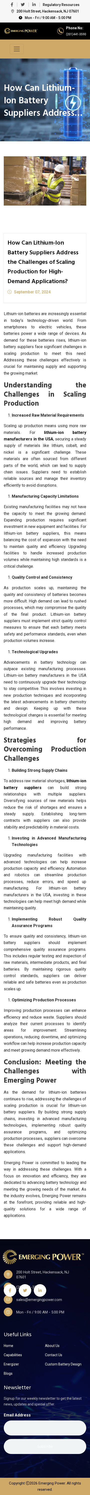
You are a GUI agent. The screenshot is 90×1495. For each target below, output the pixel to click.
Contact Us (53, 1355)
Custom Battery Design (63, 1364)
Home (8, 1345)
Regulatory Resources (61, 5)
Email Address (17, 1415)
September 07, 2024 (32, 292)
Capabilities (13, 1355)
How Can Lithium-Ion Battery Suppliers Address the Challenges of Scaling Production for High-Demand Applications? (43, 262)
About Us (52, 1345)
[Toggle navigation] (17, 49)
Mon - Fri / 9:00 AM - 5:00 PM (48, 18)
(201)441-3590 (76, 34)
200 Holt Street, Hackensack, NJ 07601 (47, 11)
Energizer (11, 1364)
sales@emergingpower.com (39, 1299)
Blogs (8, 1373)
